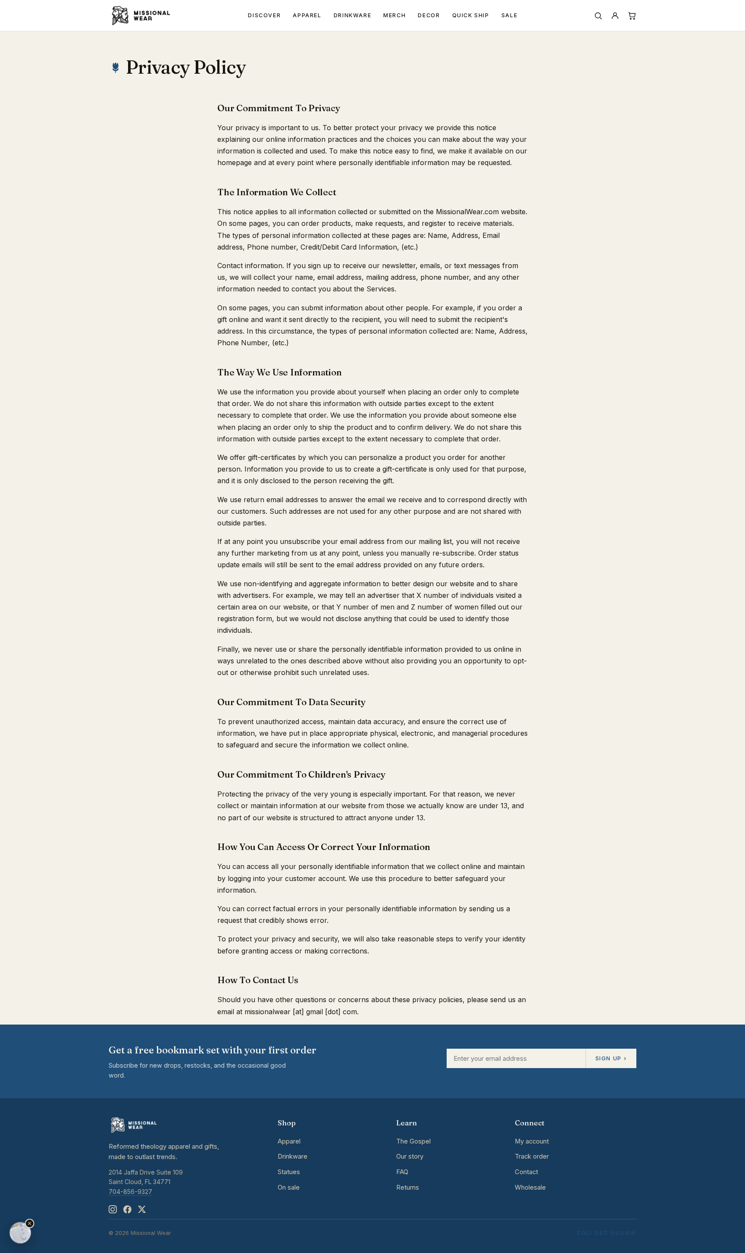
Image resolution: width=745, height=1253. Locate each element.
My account (532, 1141)
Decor (429, 15)
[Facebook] (127, 1209)
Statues (289, 1172)
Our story (409, 1156)
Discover (264, 15)
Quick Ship (470, 15)
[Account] (615, 15)
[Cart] (631, 15)
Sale (509, 15)
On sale (289, 1187)
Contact (526, 1172)
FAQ (402, 1172)
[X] (142, 1209)
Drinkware (353, 15)
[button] (29, 1223)
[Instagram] (112, 1209)
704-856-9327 (130, 1191)
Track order (532, 1156)
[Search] (598, 15)
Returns (407, 1187)
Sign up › (610, 1058)
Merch (394, 15)
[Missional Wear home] (140, 15)
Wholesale (530, 1187)
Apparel (307, 15)
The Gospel (413, 1141)
